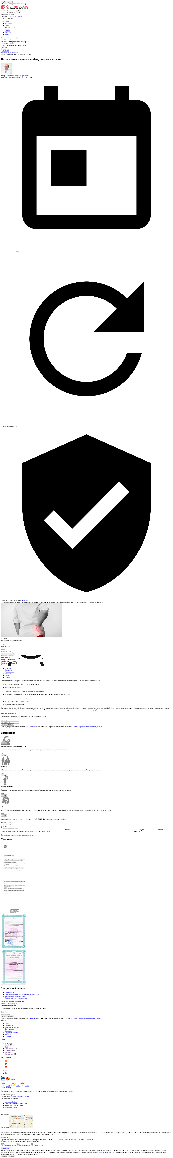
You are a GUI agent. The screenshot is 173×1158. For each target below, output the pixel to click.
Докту (7, 1052)
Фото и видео (9, 1029)
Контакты (8, 32)
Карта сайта (5, 1149)
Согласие (32, 727)
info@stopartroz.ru (11, 1107)
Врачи (7, 25)
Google (7, 1045)
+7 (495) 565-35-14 (11, 1102)
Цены (7, 29)
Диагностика (9, 672)
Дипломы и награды (12, 1027)
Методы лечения (10, 27)
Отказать (11, 1156)
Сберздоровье (9, 1048)
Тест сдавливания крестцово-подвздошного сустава (22, 994)
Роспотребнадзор (10, 1145)
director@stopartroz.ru (21, 1096)
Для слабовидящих (15, 16)
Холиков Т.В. (26, 600)
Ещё (2, 753)
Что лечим (8, 23)
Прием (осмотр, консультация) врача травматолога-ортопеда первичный (25, 831)
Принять (4, 1156)
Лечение (8, 674)
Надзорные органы (11, 1033)
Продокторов (9, 1050)
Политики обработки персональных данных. (86, 727)
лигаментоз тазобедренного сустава (17, 701)
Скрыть (4, 755)
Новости (8, 1036)
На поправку (9, 1054)
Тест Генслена (9, 992)
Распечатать (5, 1127)
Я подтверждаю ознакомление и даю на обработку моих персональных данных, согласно (52, 727)
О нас (7, 22)
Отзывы (7, 31)
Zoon (6, 1047)
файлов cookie (103, 1152)
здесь (32, 835)
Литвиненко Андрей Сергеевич (17, 76)
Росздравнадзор (24, 1145)
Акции (7, 34)
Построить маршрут (8, 43)
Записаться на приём (8, 654)
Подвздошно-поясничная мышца (16, 998)
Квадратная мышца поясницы (15, 996)
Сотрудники (9, 1025)
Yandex (7, 1043)
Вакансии (8, 1034)
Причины (8, 668)
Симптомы (8, 670)
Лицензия (8, 1031)
